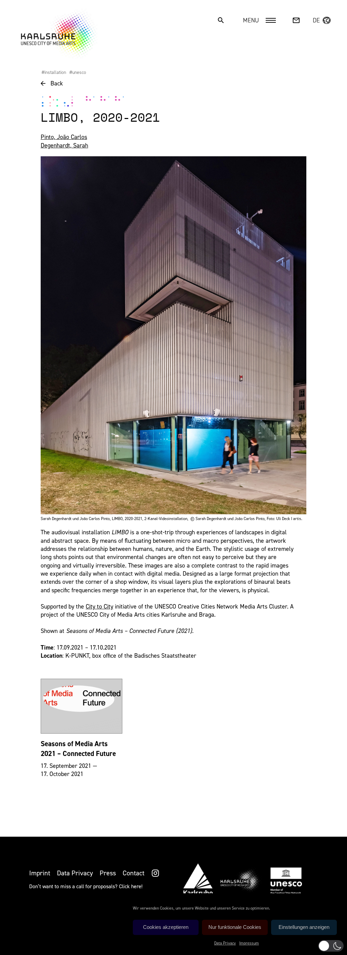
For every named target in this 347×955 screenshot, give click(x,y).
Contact (133, 873)
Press (108, 873)
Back (56, 83)
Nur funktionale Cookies (234, 927)
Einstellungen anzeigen (304, 927)
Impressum (249, 943)
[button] (331, 946)
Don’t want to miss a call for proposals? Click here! (85, 886)
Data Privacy (225, 943)
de (316, 20)
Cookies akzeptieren (165, 927)
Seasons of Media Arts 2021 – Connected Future (78, 748)
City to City (99, 606)
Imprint (39, 873)
